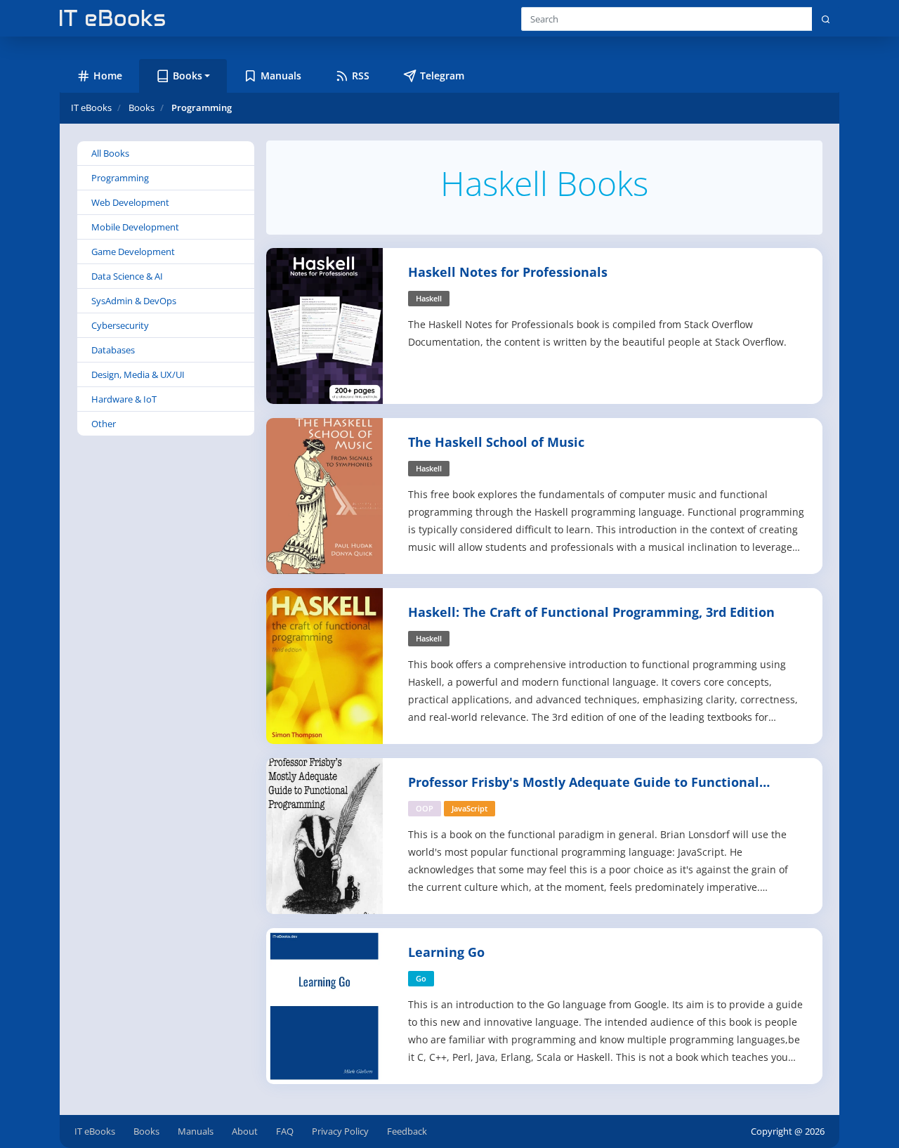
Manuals (196, 1131)
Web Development (130, 202)
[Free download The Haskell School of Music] (324, 495)
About (245, 1131)
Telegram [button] (442, 75)
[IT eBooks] (112, 18)
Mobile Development (135, 227)
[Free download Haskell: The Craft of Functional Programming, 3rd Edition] (324, 665)
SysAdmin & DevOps (133, 300)
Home (107, 75)
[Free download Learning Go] (324, 1005)
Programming (120, 177)
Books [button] (187, 75)
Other (103, 423)
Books (146, 1131)
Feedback (407, 1131)
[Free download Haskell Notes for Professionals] (324, 325)
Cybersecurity (120, 325)
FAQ (285, 1131)
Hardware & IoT (124, 399)
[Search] (825, 19)
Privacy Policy (340, 1131)
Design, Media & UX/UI (138, 374)
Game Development (133, 251)
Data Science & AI (127, 276)
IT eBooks (91, 107)
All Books (110, 153)
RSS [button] (360, 75)
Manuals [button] (281, 75)
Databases (113, 350)
